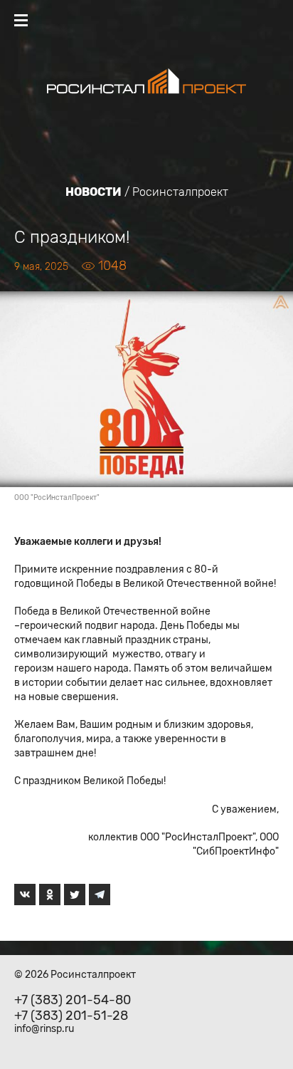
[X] (74, 894)
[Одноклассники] (49, 894)
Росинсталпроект (180, 192)
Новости (93, 192)
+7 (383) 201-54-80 (72, 1000)
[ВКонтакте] (25, 894)
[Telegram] (99, 894)
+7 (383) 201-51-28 (71, 1015)
